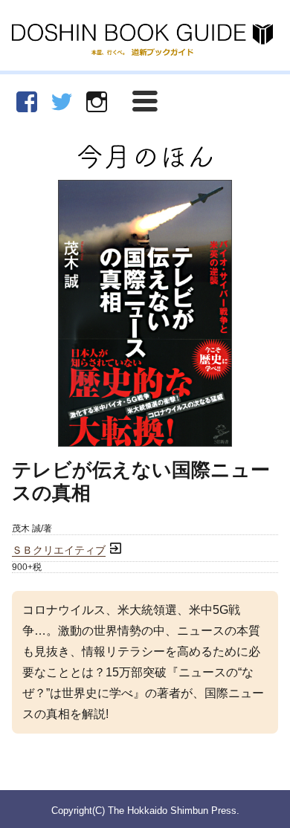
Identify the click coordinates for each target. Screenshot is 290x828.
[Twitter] (62, 102)
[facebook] (27, 102)
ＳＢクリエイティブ (59, 550)
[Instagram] (97, 102)
